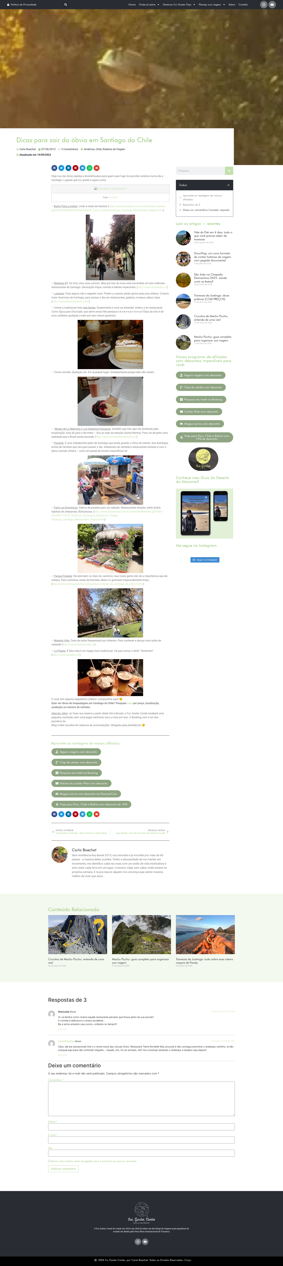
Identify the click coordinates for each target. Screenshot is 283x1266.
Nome (52, 1121)
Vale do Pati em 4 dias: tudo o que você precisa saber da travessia (213, 235)
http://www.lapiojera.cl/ (66, 654)
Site (50, 1148)
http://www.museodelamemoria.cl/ (116, 436)
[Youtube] (272, 4)
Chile (99, 149)
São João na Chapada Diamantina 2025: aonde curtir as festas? (210, 278)
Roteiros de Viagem (114, 149)
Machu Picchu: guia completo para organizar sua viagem (212, 338)
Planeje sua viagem (210, 4)
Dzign (187, 1260)
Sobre (232, 4)
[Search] (229, 171)
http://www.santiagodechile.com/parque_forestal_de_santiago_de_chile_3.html (97, 584)
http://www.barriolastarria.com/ (70, 301)
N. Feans (113, 197)
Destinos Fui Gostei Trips (177, 4)
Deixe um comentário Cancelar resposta (206, 209)
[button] (65, 4)
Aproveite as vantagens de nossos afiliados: (202, 197)
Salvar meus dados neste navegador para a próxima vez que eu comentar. (94, 1161)
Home (132, 4)
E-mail (52, 1135)
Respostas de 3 (191, 204)
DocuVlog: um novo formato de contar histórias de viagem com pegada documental (212, 256)
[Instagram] (264, 4)
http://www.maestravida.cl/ (78, 644)
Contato (243, 4)
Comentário (56, 1080)
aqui (129, 703)
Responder (62, 1029)
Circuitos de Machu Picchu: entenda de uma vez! (211, 317)
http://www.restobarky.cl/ (152, 287)
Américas (89, 149)
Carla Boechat (66, 1041)
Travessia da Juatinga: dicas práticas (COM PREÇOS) (211, 297)
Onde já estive (147, 4)
